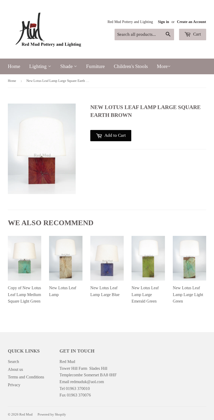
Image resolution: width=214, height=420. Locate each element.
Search (13, 361)
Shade (67, 66)
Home (14, 66)
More (162, 66)
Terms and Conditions (26, 377)
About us (15, 369)
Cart (196, 34)
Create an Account (191, 22)
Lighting (38, 66)
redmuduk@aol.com (87, 381)
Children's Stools (131, 66)
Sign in (163, 22)
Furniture (95, 66)
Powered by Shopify (52, 414)
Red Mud (26, 414)
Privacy (14, 385)
